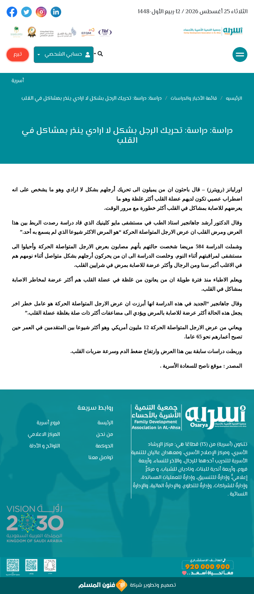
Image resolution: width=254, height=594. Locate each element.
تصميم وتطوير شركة (151, 585)
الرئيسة (105, 423)
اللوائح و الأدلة (44, 446)
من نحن (104, 435)
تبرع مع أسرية (18, 55)
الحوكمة (104, 446)
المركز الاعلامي (44, 435)
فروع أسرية (48, 423)
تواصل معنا (100, 458)
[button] (98, 54)
